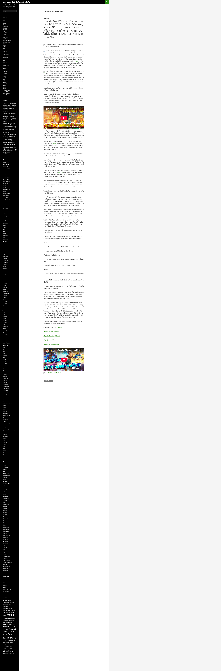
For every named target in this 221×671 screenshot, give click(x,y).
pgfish (4, 353)
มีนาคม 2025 (6, 197)
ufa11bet (5, 442)
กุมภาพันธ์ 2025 (6, 199)
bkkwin (4, 252)
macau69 (5, 320)
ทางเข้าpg (5, 477)
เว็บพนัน (4, 554)
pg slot (4, 45)
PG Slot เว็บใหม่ (6, 343)
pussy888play (6, 386)
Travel (4, 440)
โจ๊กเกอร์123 (5, 57)
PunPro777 (5, 378)
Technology (5, 436)
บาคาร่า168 (5, 73)
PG (3, 339)
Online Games (6, 330)
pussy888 (5, 32)
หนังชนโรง (5, 63)
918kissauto (5, 235)
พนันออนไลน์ (46, 18)
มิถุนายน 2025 (6, 191)
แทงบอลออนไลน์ (6, 566)
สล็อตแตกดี (5, 537)
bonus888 (5, 258)
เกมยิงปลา (5, 545)
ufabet (4, 450)
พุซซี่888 (4, 492)
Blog (81, 2)
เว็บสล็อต (5, 558)
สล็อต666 (5, 510)
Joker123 (5, 303)
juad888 (4, 310)
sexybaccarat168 (6, 415)
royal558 (5, 394)
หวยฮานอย (5, 541)
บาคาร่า (4, 34)
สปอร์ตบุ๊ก (5, 500)
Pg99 (4, 349)
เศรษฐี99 (5, 564)
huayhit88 (5, 295)
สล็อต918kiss (6, 519)
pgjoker (76, 61)
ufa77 (4, 446)
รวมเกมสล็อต (6, 496)
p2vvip (4, 332)
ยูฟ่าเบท (4, 494)
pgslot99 (5, 365)
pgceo (4, 351)
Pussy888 (5, 382)
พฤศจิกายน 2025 (6, 181)
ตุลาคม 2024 (5, 208)
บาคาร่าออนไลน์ (6, 90)
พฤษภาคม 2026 (6, 168)
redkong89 (5, 390)
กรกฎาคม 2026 (6, 164)
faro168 (4, 277)
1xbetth (4, 231)
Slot (3, 417)
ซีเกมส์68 (5, 469)
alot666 (4, 243)
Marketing (5, 322)
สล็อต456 (5, 508)
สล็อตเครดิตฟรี (6, 531)
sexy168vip (5, 411)
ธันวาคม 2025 (6, 179)
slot (3, 50)
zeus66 (4, 463)
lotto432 (5, 318)
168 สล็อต (5, 221)
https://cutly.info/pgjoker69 (52, 336)
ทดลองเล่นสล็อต (6, 475)
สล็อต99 (4, 521)
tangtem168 (5, 434)
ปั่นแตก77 (5, 631)
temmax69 (5, 438)
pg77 (4, 347)
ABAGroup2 (5, 239)
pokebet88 (5, 372)
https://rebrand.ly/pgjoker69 (52, 331)
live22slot (5, 316)
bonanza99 (5, 256)
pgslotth (4, 370)
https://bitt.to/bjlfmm (50, 340)
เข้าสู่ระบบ (5, 585)
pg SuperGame (6, 345)
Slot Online (5, 419)
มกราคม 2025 (6, 202)
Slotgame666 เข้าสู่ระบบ (8, 423)
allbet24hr (5, 241)
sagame (4, 397)
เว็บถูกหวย (5, 552)
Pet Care (4, 337)
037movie (5, 217)
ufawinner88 (5, 459)
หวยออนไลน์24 (6, 539)
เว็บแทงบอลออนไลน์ (7, 562)
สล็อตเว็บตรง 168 (6, 535)
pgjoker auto (48, 380)
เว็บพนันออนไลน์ (6, 556)
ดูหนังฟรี (4, 68)
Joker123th (5, 308)
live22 (4, 79)
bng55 (4, 254)
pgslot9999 (5, 368)
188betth (5, 227)
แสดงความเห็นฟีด (7, 589)
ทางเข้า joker (6, 54)
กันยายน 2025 (6, 185)
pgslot (4, 31)
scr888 (4, 407)
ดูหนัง (4, 81)
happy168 (5, 287)
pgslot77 (5, 87)
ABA (4, 237)
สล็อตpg (11, 642)
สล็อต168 (5, 506)
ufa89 (4, 448)
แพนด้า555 (5, 568)
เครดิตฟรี (5, 548)
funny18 (4, 285)
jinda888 (5, 301)
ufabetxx (5, 452)
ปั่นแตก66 (5, 88)
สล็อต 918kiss (6, 504)
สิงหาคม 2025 (6, 187)
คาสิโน (4, 465)
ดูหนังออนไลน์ (6, 53)
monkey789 (5, 326)
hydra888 (5, 297)
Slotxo (4, 425)
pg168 (4, 18)
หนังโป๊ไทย (5, 39)
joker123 (5, 17)
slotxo (4, 36)
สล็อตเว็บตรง (5, 25)
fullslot (4, 281)
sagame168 (5, 399)
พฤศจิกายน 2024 (6, 206)
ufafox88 (5, 457)
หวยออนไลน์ (5, 95)
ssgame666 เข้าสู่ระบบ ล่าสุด (9, 430)
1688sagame (5, 223)
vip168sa (5, 461)
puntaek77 (5, 380)
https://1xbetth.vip (7, 40)
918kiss (4, 60)
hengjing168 (5, 291)
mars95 (4, 324)
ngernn (4, 328)
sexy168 (4, 409)
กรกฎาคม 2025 (6, 189)
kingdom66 (5, 312)
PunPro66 (5, 376)
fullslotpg (5, 77)
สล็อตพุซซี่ (5, 525)
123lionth (5, 219)
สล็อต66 (4, 23)
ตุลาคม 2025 (5, 183)
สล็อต (4, 502)
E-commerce (5, 272)
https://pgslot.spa (6, 42)
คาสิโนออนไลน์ (6, 467)
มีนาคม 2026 (6, 173)
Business (5, 264)
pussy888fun (6, 384)
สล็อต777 (5, 512)
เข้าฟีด (4, 587)
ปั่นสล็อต (4, 485)
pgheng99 (5, 76)
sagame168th (6, 65)
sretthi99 (5, 428)
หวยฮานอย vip (6, 543)
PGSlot (4, 359)
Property (5, 374)
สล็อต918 (5, 516)
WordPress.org (6, 591)
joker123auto (6, 305)
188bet (4, 225)
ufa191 (4, 444)
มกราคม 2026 (6, 177)
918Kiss (4, 233)
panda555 (5, 334)
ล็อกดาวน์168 (6, 498)
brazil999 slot (6, 260)
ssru (3, 432)
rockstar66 (5, 392)
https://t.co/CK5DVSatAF (53, 372)
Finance (4, 279)
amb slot (4, 246)
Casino (4, 266)
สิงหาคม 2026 (6, 162)
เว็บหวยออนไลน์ (6, 560)
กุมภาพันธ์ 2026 (6, 175)
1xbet (4, 229)
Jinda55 (4, 299)
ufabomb (5, 454)
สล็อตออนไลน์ (6, 529)
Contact (87, 2)
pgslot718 (5, 361)
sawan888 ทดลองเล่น (7, 403)
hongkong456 (6, 293)
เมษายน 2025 (6, 195)
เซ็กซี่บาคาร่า (6, 550)
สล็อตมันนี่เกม (6, 527)
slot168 (4, 421)
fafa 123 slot (5, 274)
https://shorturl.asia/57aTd (51, 344)
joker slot (5, 56)
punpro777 (5, 91)
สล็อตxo (4, 523)
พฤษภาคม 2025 (6, 193)
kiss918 (4, 46)
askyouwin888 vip (7, 248)
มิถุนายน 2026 (6, 166)
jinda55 (4, 20)
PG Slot (4, 341)
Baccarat (5, 250)
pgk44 (4, 357)
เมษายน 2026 (6, 171)
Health (4, 289)
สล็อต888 (5, 28)
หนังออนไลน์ (5, 84)
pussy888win (6, 388)
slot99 (4, 22)
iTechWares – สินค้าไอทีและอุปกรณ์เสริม (16, 2)
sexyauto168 (5, 413)
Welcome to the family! (98, 2)
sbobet (4, 405)
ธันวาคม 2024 (6, 204)
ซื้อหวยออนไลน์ (6, 93)
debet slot (5, 268)
